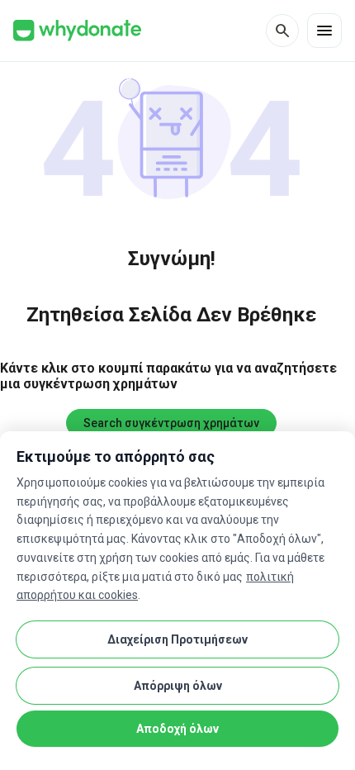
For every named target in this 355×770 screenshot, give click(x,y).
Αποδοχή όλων (177, 728)
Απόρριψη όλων (178, 685)
